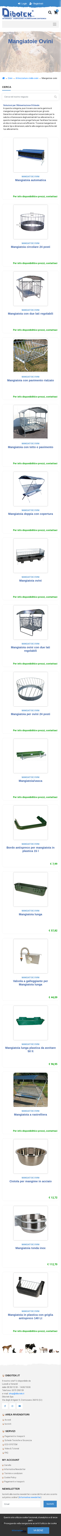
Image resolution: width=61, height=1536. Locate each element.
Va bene (38, 1530)
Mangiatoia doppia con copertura (30, 513)
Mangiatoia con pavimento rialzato (30, 380)
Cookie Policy (10, 1477)
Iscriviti (7, 1424)
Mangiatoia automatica (30, 180)
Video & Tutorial (11, 1448)
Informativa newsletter (30, 1497)
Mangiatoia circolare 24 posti (30, 246)
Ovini (10, 78)
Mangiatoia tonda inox (30, 1248)
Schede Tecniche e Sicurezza (18, 1440)
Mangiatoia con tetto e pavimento (30, 447)
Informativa (17, 1530)
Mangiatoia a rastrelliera (30, 1114)
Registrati (38, 3)
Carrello (7, 1465)
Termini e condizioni (13, 1473)
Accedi (7, 1420)
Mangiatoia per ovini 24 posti (30, 714)
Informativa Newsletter (15, 1469)
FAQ (6, 1453)
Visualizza (30, 186)
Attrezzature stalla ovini (27, 78)
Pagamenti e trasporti (14, 1436)
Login (24, 3)
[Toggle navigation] (30, 24)
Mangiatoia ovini (30, 580)
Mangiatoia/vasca (30, 780)
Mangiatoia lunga (30, 914)
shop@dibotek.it (16, 1393)
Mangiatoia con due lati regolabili (30, 313)
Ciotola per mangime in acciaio (31, 1181)
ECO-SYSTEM (10, 1444)
